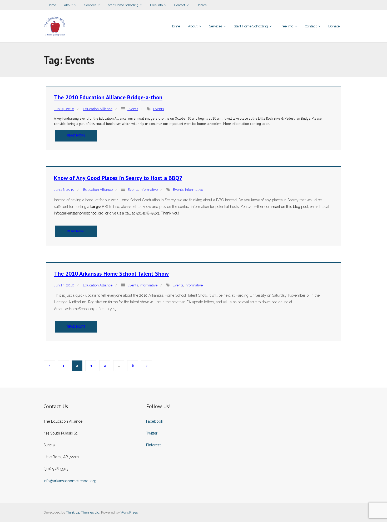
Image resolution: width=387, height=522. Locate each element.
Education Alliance (97, 109)
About (68, 5)
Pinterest (153, 445)
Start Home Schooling (123, 5)
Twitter (151, 433)
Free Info (156, 5)
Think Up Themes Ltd (83, 512)
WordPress (129, 512)
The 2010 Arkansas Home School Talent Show (111, 273)
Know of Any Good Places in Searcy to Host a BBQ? (118, 178)
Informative (149, 190)
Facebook (154, 421)
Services (90, 5)
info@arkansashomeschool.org (69, 481)
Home (51, 5)
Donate (202, 5)
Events (132, 109)
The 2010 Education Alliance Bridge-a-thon (108, 97)
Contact (179, 5)
